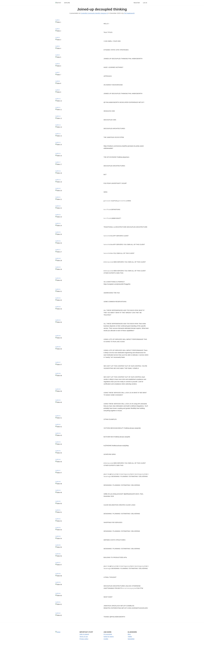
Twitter (130, 636)
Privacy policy (84, 639)
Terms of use (84, 636)
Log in (145, 2)
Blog (129, 634)
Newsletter (131, 639)
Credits (106, 639)
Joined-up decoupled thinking (102, 9)
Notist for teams (109, 636)
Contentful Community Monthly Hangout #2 (94, 13)
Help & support (84, 634)
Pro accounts (108, 634)
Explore (67, 2)
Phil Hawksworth (129, 13)
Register (137, 2)
